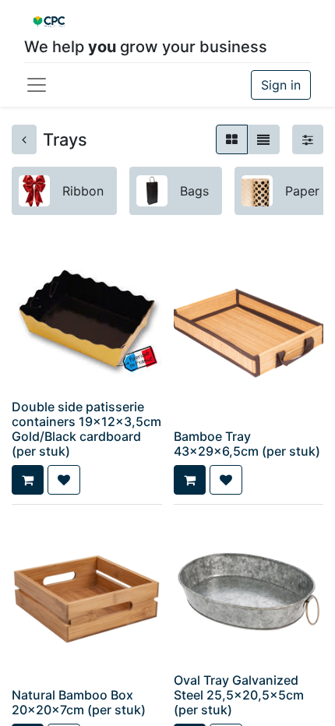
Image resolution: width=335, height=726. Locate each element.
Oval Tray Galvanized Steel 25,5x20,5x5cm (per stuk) (239, 694)
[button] (28, 480)
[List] (263, 139)
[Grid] (232, 139)
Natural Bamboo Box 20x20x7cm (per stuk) (79, 702)
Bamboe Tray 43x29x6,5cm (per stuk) (247, 443)
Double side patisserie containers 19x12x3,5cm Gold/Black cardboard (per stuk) (86, 429)
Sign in (281, 85)
